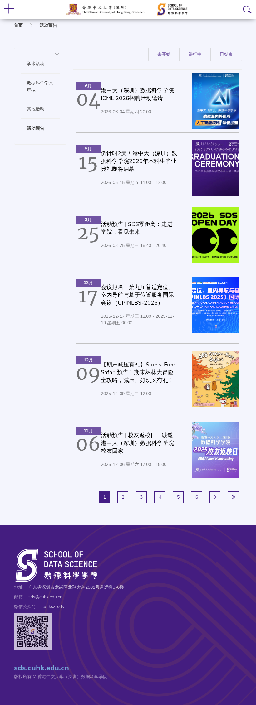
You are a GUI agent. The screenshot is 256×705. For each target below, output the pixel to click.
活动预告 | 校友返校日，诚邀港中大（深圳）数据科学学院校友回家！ (137, 443)
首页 (18, 25)
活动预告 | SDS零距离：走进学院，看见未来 (137, 228)
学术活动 (35, 63)
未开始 (163, 54)
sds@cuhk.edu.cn (45, 597)
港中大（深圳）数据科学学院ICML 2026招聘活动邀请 (137, 94)
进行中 (195, 54)
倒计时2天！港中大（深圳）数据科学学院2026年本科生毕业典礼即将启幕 (139, 161)
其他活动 (35, 109)
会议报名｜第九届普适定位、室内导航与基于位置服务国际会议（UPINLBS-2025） (137, 295)
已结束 (226, 54)
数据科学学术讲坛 (40, 86)
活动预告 (48, 25)
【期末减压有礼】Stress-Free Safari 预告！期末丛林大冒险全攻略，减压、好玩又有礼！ (138, 372)
